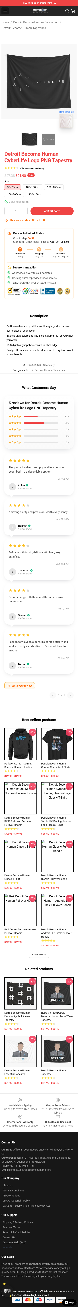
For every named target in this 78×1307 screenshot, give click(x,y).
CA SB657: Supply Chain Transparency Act (26, 1205)
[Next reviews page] (70, 695)
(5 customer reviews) (32, 168)
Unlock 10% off (7, 1291)
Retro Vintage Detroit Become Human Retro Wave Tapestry (57, 1016)
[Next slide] (71, 81)
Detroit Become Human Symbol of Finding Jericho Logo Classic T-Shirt (56, 821)
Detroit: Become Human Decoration (35, 22)
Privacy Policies (11, 1195)
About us (8, 1185)
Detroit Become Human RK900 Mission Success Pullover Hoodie (17, 821)
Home (5, 22)
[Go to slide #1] (29, 139)
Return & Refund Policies (16, 1232)
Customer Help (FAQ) (14, 1242)
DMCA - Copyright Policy (16, 1200)
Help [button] (71, 1302)
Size (6, 181)
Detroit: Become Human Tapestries (23, 28)
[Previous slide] (7, 81)
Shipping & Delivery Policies (18, 1222)
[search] (67, 11)
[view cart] (73, 11)
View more (39, 954)
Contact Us (9, 1237)
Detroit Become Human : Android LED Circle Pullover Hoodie (56, 933)
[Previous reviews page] (53, 695)
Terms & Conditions (13, 1190)
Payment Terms (11, 1227)
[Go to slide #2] (48, 139)
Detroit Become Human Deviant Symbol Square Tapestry (17, 1016)
